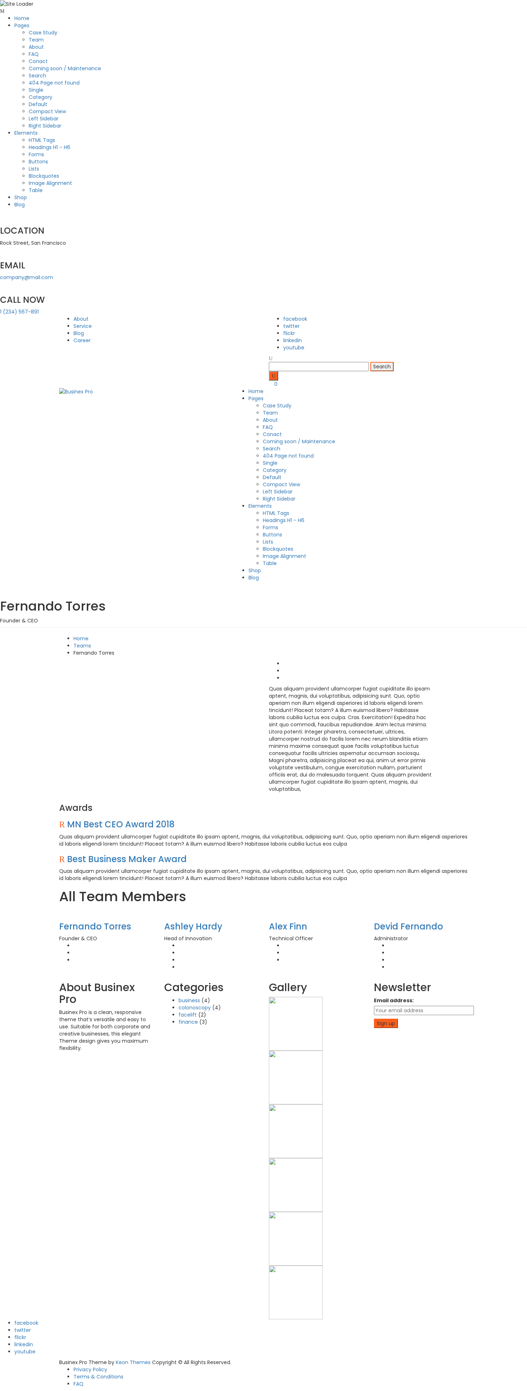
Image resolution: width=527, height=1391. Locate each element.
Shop (20, 197)
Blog (19, 204)
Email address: (394, 1000)
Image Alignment (50, 183)
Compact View (47, 111)
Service (82, 326)
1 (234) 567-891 (19, 311)
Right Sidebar (45, 125)
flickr (289, 333)
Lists (34, 168)
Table (36, 190)
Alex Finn (288, 926)
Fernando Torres (95, 926)
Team (36, 39)
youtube (293, 347)
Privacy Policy (90, 1369)
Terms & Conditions (98, 1376)
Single (36, 90)
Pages (21, 25)
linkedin (292, 340)
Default (38, 104)
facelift (188, 1014)
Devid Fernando (408, 926)
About (36, 47)
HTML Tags (42, 140)
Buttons (38, 161)
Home (21, 18)
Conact (38, 61)
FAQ (34, 54)
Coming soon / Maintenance (65, 68)
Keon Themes (133, 1362)
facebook (295, 318)
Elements (26, 133)
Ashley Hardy (193, 926)
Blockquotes (44, 176)
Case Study (43, 32)
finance (188, 1022)
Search (37, 75)
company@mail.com (26, 277)
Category (40, 97)
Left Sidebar (43, 118)
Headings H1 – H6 (49, 147)
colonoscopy (195, 1007)
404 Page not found (54, 82)
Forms (36, 154)
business (189, 1000)
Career (82, 340)
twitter (291, 326)
